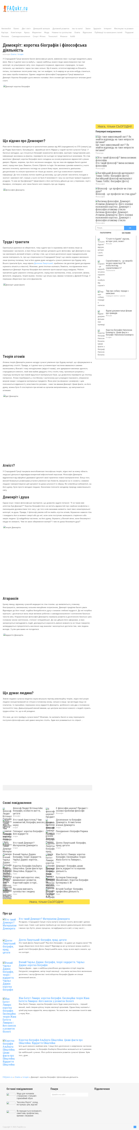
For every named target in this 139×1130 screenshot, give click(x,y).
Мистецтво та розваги (123, 28)
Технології (52, 36)
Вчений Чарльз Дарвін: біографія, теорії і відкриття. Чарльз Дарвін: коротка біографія (51, 963)
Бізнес (16, 28)
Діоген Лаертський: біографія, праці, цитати (43, 939)
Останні (126, 233)
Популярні (105, 233)
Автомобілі (6, 28)
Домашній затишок (41, 28)
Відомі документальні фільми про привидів (119, 311)
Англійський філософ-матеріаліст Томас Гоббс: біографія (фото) (114, 180)
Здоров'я (97, 28)
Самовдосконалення (21, 36)
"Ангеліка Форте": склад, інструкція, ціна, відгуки (27, 1103)
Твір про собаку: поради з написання (117, 292)
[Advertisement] (52, 18)
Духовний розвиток (61, 28)
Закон (88, 28)
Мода (46, 32)
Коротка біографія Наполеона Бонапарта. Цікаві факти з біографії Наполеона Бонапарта (119, 332)
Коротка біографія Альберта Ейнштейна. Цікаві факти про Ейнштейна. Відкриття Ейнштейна (51, 1041)
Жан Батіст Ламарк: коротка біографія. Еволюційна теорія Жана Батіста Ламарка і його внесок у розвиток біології (54, 999)
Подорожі (129, 32)
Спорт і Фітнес (39, 36)
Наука (15, 862)
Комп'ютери (16, 32)
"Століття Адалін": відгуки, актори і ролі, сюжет (117, 240)
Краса (26, 32)
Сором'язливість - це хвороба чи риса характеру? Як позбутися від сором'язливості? (119, 264)
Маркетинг (37, 32)
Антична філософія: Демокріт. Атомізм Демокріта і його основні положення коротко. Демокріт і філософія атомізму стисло (114, 216)
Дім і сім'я (26, 28)
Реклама (5, 36)
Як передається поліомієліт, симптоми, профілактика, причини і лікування (29, 1113)
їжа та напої (77, 28)
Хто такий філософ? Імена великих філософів (115, 164)
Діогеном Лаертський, (43, 263)
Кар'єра (4, 32)
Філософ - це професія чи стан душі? (116, 194)
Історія (20, 54)
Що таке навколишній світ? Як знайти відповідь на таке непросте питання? (115, 147)
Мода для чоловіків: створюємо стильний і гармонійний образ (27, 1096)
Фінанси (63, 36)
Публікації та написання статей (108, 32)
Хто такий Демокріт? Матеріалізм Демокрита (44, 918)
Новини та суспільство (62, 32)
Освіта (77, 32)
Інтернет (107, 28)
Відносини (87, 32)
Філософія (16, 816)
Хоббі (72, 36)
